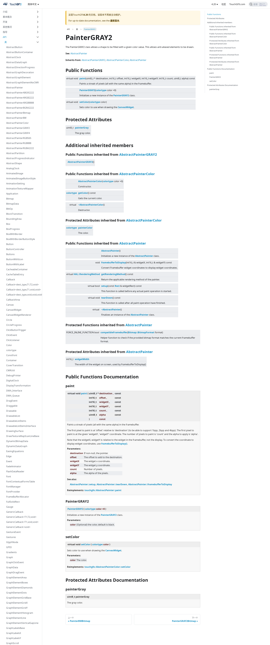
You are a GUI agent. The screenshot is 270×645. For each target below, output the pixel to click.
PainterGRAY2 (87, 90)
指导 (5, 32)
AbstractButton (14, 47)
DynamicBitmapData (17, 441)
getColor (83, 192)
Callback (10, 279)
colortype (11, 350)
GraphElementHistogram (19, 612)
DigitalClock (12, 380)
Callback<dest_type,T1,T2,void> (22, 284)
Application (12, 193)
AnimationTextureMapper (20, 188)
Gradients (11, 552)
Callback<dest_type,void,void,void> (23, 294)
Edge (9, 456)
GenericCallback (14, 511)
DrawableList (13, 415)
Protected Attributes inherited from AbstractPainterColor (224, 42)
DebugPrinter (13, 375)
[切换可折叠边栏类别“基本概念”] (38, 17)
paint (82, 78)
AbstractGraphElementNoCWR (22, 82)
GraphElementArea (16, 577)
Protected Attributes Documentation (222, 85)
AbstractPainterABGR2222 (20, 92)
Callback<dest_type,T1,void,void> (23, 289)
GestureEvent (13, 532)
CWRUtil (10, 370)
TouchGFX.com (237, 4)
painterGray (82, 127)
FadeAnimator (13, 466)
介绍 (5, 11)
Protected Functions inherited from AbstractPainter (224, 56)
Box (8, 223)
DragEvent (11, 400)
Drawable (11, 410)
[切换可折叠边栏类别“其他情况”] (38, 27)
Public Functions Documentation (221, 69)
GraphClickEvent (15, 562)
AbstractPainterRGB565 (18, 138)
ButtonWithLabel (15, 264)
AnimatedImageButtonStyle (21, 178)
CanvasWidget (13, 309)
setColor (84, 102)
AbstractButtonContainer (19, 52)
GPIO (9, 547)
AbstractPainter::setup (82, 484)
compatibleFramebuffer (114, 332)
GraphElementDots (16, 592)
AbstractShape (14, 163)
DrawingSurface (14, 431)
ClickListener (13, 340)
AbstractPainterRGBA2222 (20, 148)
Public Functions (214, 14)
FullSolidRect (13, 501)
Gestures (11, 537)
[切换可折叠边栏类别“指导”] (38, 32)
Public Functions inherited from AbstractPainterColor (222, 35)
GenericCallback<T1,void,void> (22, 521)
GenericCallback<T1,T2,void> (21, 516)
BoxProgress (13, 229)
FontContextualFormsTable (20, 481)
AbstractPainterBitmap (18, 112)
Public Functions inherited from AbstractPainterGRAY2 (222, 28)
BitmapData (12, 203)
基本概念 (7, 16)
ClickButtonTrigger (16, 330)
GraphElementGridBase (18, 597)
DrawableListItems (16, 420)
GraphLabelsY (13, 638)
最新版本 (114, 20)
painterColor (85, 227)
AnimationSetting (15, 183)
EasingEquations (15, 451)
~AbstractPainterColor (90, 204)
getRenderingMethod (113, 274)
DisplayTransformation (18, 385)
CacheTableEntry (15, 274)
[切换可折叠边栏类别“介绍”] (38, 12)
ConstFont (11, 355)
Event (9, 461)
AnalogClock (12, 168)
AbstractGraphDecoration (20, 72)
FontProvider (13, 491)
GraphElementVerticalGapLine (22, 623)
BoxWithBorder (14, 234)
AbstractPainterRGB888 (18, 143)
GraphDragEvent (15, 572)
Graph (9, 557)
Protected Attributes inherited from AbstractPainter (224, 63)
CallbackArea (13, 299)
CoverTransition (14, 365)
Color (9, 345)
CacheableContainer (17, 269)
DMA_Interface (14, 390)
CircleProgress (14, 324)
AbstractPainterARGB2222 (20, 97)
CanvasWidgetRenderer (18, 314)
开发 (5, 21)
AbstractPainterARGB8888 (20, 102)
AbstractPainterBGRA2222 (20, 107)
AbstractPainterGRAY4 (18, 133)
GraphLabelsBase (15, 628)
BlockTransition (14, 213)
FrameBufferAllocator (17, 496)
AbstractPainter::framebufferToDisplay (150, 484)
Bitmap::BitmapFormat (141, 332)
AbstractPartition (15, 153)
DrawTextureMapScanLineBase (22, 436)
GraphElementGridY (17, 607)
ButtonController (15, 249)
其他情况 (7, 26)
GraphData (12, 567)
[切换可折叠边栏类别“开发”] (38, 22)
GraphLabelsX (13, 633)
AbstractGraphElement (18, 77)
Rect (117, 285)
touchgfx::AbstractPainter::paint (103, 490)
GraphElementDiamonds (19, 587)
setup (104, 285)
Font (8, 476)
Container (11, 360)
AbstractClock (13, 57)
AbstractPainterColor (17, 122)
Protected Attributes (215, 18)
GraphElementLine (16, 617)
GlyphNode (12, 542)
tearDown (106, 297)
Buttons (10, 254)
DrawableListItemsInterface (21, 426)
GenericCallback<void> (18, 527)
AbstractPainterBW (16, 117)
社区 (223, 4)
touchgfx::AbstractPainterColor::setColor (107, 566)
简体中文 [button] (32, 4)
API (4, 37)
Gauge (9, 506)
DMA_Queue (13, 395)
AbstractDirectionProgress (20, 67)
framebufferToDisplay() (114, 443)
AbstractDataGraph (16, 62)
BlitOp (9, 208)
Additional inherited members (219, 22)
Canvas (10, 304)
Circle (9, 319)
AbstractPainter (14, 87)
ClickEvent (11, 335)
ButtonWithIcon (14, 259)
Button (10, 244)
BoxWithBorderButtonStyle (20, 239)
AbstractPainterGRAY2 (18, 128)
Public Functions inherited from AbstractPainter (222, 49)
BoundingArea (14, 218)
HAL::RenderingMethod (87, 274)
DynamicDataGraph (16, 446)
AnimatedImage (14, 173)
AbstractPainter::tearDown (112, 484)
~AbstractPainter (110, 309)
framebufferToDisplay (113, 262)
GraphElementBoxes (17, 582)
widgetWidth (82, 359)
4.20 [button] (214, 4)
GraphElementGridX (17, 602)
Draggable (11, 405)
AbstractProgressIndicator (20, 158)
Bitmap (10, 198)
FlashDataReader (15, 471)
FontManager (13, 486)
